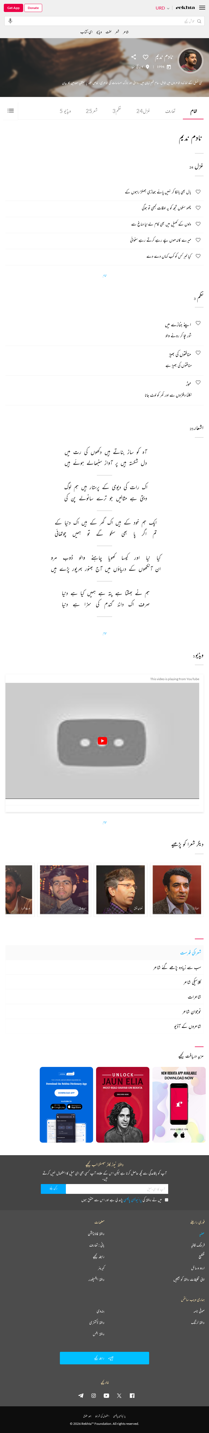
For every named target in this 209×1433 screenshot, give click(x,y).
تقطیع (202, 1256)
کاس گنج (139, 66)
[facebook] (132, 1395)
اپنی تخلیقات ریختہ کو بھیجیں (189, 1279)
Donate (33, 8)
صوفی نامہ (199, 1311)
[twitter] (119, 1395)
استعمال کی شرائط (102, 1416)
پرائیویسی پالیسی (133, 1199)
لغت (108, 31)
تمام (193, 111)
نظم (116, 111)
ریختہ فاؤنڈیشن (96, 1233)
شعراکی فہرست (190, 952)
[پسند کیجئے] (145, 57)
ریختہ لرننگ (198, 1322)
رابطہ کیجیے (98, 1256)
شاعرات (194, 996)
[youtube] (106, 1395)
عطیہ (202, 1233)
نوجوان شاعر (191, 1011)
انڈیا (133, 66)
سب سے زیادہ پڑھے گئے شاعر (177, 967)
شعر (91, 111)
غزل (143, 111)
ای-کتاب (86, 31)
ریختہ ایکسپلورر (96, 1279)
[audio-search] (10, 20)
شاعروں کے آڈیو (187, 1026)
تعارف (170, 111)
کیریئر (101, 1268)
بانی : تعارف (96, 1245)
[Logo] (185, 8)
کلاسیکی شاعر (192, 982)
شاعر (126, 31)
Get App (13, 8)
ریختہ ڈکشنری (96, 1322)
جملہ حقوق (87, 1416)
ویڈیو (65, 111)
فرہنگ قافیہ (198, 1245)
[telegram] (80, 1395)
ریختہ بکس (98, 1334)
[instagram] (93, 1395)
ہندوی (100, 1311)
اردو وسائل (198, 1268)
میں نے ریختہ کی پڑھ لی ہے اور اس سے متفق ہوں (121, 1199)
